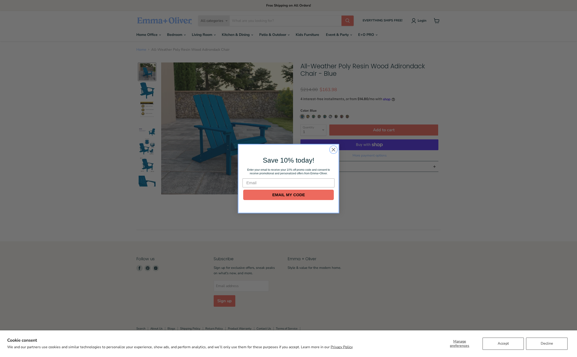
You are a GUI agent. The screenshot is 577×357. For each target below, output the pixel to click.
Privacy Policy (342, 347)
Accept (503, 343)
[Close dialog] (333, 150)
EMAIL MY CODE (288, 195)
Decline (547, 343)
